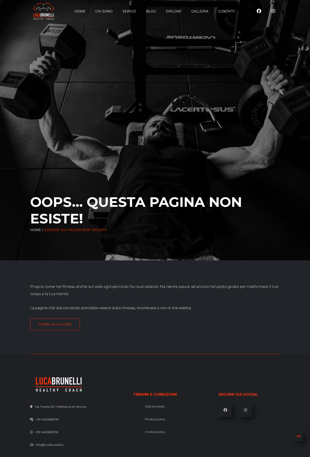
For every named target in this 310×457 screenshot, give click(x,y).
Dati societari (155, 406)
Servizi (129, 11)
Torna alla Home (55, 324)
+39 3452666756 (47, 419)
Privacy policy (155, 419)
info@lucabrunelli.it (49, 445)
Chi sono (104, 11)
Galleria (199, 11)
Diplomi (173, 11)
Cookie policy (155, 432)
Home (79, 11)
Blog (151, 11)
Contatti (226, 11)
